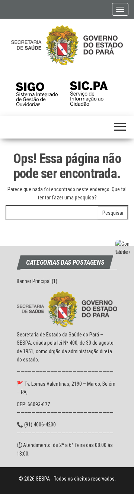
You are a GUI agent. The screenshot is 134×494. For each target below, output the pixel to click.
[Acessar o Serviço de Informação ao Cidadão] (94, 90)
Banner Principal (34, 281)
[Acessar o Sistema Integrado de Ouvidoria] (41, 90)
